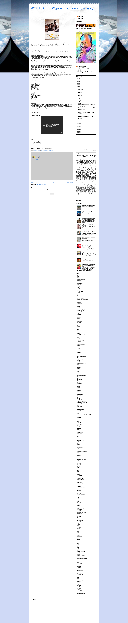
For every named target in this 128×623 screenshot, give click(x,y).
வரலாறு (90, 197)
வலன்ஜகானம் (79, 585)
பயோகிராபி (78, 556)
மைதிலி (77, 184)
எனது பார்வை (85, 168)
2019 (78, 83)
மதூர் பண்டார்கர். (79, 573)
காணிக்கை (92, 188)
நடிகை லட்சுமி (79, 550)
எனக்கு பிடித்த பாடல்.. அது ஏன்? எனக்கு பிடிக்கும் (86, 173)
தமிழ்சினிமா (51, 150)
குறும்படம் (78, 382)
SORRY (83, 67)
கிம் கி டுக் (78, 524)
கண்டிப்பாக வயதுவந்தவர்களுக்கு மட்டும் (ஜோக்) (83, 185)
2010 (78, 129)
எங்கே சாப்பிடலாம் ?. (80, 509)
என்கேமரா (78, 380)
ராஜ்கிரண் (78, 582)
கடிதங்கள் (87, 169)
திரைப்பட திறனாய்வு (80, 544)
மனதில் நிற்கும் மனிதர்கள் (86, 176)
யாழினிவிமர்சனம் (79, 406)
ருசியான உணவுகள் (80, 407)
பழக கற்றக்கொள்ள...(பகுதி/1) (82, 558)
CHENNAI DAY (79, 388)
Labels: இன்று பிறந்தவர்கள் (81, 356)
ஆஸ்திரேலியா (79, 504)
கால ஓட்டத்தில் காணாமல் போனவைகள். (83, 313)
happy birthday (79, 439)
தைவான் (78, 547)
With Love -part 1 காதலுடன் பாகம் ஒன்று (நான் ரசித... (87, 107)
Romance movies (80, 485)
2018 (78, 84)
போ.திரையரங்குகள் (78, 197)
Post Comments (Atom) (41, 184)
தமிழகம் (87, 155)
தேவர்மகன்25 (79, 546)
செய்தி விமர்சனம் (85, 162)
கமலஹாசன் (94, 185)
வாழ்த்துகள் (79, 349)
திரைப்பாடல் (83, 183)
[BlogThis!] (47, 148)
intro (77, 491)
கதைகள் (90, 173)
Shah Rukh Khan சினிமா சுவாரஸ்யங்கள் (84, 487)
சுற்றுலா (78, 384)
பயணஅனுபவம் (78, 165)
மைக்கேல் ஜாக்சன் (80, 574)
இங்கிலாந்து (79, 390)
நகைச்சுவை (77, 178)
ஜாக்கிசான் (91, 189)
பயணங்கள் (78, 360)
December (80, 89)
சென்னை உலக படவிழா (90, 174)
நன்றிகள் (94, 165)
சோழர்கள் (78, 535)
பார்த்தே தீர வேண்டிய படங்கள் (81, 277)
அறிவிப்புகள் (78, 172)
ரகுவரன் (78, 578)
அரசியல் (94, 160)
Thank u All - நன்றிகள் (82, 109)
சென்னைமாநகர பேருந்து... (90, 175)
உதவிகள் (78, 391)
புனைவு (83, 175)
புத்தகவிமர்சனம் (81, 187)
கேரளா (78, 452)
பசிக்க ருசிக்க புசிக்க (80, 464)
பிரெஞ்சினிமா (78, 175)
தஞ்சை (78, 543)
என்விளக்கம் (78, 176)
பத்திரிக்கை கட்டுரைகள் (81, 555)
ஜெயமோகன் (79, 422)
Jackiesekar (80, 16)
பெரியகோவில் (79, 566)
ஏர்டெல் (78, 517)
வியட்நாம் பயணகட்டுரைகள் (81, 363)
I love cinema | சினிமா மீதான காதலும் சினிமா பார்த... (87, 104)
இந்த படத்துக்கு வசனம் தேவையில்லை (88, 178)
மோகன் (78, 575)
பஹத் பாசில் (82, 190)
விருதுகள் (78, 589)
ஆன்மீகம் (95, 193)
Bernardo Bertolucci (83, 191)
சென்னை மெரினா (80, 359)
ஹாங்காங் (78, 474)
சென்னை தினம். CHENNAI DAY (82, 459)
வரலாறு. (78, 436)
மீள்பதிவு (82, 180)
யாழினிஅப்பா (92, 168)
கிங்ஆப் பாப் (79, 523)
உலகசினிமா (81, 161)
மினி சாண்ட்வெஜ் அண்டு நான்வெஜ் (82, 299)
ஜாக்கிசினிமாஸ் (79, 536)
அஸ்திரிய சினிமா (92, 187)
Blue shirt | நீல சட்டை (81, 106)
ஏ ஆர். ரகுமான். (79, 516)
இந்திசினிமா (85, 170)
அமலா (78, 497)
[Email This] (46, 148)
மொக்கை (86, 190)
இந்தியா (78, 443)
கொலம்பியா (87, 189)
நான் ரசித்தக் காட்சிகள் (80, 426)
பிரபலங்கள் (78, 467)
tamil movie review (80, 440)
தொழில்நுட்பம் (79, 548)
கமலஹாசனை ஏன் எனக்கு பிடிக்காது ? (88, 218)
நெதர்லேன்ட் (79, 429)
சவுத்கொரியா (79, 528)
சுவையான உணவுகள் (80, 394)
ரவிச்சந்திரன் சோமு (80, 579)
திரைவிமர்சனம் (90, 157)
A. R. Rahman (79, 475)
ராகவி (93, 190)
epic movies (81, 193)
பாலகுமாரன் (79, 430)
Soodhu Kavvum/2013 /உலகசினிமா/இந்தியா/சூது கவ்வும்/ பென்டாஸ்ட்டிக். (88, 259)
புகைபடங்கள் (78, 179)
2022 (78, 80)
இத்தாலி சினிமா (92, 184)
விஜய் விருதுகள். (79, 588)
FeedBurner (54, 196)
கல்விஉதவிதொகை (80, 520)
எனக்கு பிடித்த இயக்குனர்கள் (81, 510)
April (79, 101)
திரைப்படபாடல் (83, 186)
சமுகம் (92, 162)
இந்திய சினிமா (84, 177)
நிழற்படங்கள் (78, 180)
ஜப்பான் (78, 186)
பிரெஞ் (78, 562)
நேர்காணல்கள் (79, 463)
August (79, 95)
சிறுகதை (88, 172)
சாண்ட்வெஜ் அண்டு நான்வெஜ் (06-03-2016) (85, 116)
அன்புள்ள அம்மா (79, 410)
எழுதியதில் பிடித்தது (86, 188)
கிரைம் (77, 163)
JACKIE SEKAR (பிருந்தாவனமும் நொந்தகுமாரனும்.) (62, 8)
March (79, 103)
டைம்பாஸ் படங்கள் (37, 150)
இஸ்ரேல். (80, 188)
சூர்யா (78, 532)
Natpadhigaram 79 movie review (84, 110)
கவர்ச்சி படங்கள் (79, 521)
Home (52, 182)
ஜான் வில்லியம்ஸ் (79, 462)
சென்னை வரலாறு (92, 177)
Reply (37, 159)
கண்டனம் (92, 169)
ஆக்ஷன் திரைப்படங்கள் (80, 167)
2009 (78, 131)
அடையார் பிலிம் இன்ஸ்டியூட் (88, 193)
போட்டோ (92, 171)
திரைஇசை (87, 180)
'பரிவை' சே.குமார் (38, 156)
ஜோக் (95, 170)
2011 (78, 128)
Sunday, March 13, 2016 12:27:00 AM (49, 156)
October (79, 92)
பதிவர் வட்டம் (91, 164)
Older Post (70, 182)
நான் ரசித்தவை (79, 552)
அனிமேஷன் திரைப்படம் (83, 184)
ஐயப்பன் (78, 448)
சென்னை (84, 164)
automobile (79, 489)
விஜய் (77, 437)
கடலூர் (78, 413)
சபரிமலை (78, 456)
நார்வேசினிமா (89, 186)
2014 (78, 123)
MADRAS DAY (79, 379)
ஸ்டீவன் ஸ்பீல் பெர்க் (80, 590)
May (79, 100)
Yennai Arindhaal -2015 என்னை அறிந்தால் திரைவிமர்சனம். (88, 251)
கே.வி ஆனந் (79, 527)
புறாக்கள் (78, 565)
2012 (78, 126)
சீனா (77, 529)
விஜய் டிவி (78, 586)
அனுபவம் (78, 155)
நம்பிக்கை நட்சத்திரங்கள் (81, 551)
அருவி (78, 498)
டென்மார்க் (78, 540)
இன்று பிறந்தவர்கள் (80, 311)
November (80, 90)
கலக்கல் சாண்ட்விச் (90, 159)
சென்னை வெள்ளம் (80, 420)
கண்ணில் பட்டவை (80, 416)
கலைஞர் (78, 418)
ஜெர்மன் (78, 183)
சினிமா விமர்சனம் (79, 159)
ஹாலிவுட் (82, 163)
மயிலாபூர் (78, 348)
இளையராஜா (79, 505)
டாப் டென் (78, 539)
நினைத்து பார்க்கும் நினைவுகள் (82, 402)
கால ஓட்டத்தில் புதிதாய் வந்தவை (82, 451)
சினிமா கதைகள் (79, 383)
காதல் (78, 371)
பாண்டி (78, 559)
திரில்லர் (87, 161)
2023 (78, 78)
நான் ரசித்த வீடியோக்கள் (90, 179)
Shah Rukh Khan (80, 486)
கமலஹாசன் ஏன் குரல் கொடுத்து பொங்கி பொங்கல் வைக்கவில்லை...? (88, 232)
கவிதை (95, 173)
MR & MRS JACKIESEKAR (82, 66)
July (79, 97)
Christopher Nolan (91, 191)
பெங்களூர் (79, 171)
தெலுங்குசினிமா (78, 170)
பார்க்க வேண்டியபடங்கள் (91, 156)
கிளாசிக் (91, 170)
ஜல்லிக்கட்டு (79, 395)
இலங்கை (77, 188)
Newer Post (34, 182)
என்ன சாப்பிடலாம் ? (80, 513)
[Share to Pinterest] (51, 148)
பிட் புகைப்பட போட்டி (80, 432)
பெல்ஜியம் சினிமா (79, 567)
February (79, 118)
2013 (78, 125)
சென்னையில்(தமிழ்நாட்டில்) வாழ (89, 166)
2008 (78, 132)
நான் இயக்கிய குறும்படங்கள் (90, 183)
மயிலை (78, 376)
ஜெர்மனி (78, 537)
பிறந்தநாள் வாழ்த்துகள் (80, 403)
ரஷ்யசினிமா (85, 197)
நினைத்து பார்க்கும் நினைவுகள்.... (83, 160)
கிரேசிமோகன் (79, 525)
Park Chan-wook (89, 192)
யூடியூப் (78, 577)
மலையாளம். (86, 171)
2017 (78, 86)
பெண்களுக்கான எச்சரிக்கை (81, 375)
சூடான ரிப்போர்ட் (81, 174)
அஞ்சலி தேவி (79, 493)
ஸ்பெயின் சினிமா (79, 387)
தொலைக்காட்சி (79, 399)
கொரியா (83, 172)
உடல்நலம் (78, 506)
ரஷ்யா (89, 190)
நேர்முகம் (78, 554)
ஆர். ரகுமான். (79, 502)
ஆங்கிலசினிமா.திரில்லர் (79, 169)
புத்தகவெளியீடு (79, 563)
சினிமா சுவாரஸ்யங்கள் (87, 165)
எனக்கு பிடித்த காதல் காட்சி (81, 512)
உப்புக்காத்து (79, 166)
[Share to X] (48, 148)
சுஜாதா (78, 531)
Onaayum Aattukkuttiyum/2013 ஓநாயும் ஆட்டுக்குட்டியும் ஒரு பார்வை (88, 244)
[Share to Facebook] (49, 148)
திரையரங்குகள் (79, 374)
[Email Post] (43, 148)
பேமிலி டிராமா (79, 569)
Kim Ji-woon (79, 481)
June (79, 98)
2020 (78, 81)
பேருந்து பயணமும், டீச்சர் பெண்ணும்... (88, 205)
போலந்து (87, 187)
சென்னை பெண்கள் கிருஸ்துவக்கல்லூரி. (83, 533)
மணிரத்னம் (78, 386)
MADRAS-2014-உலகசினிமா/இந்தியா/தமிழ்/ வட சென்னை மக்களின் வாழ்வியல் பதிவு (88, 265)
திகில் (83, 179)
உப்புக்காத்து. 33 (80, 114)
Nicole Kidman (82, 192)
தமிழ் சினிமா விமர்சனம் (45, 150)
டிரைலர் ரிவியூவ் (79, 424)
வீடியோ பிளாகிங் (79, 378)
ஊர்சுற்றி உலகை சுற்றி (80, 508)
